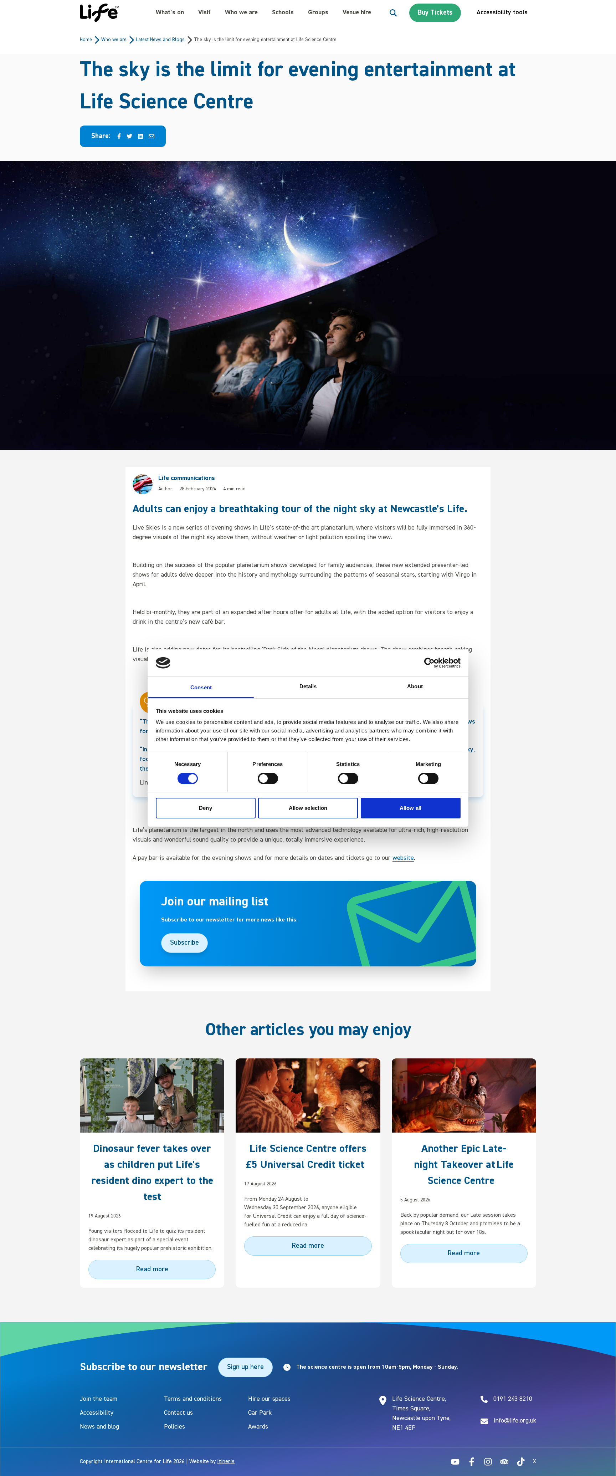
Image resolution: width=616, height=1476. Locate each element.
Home (86, 39)
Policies (174, 1427)
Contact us (178, 1413)
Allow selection (308, 808)
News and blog (99, 1427)
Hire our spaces (269, 1399)
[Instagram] (488, 1461)
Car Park (260, 1413)
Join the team (98, 1399)
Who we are (241, 12)
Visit (204, 12)
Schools (283, 12)
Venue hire (357, 12)
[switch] (268, 778)
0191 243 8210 (512, 1399)
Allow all (410, 808)
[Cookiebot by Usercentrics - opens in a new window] (429, 663)
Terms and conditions (193, 1399)
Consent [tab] (201, 687)
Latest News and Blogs (160, 39)
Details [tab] (308, 686)
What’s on (170, 12)
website (403, 858)
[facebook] (119, 136)
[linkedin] (140, 136)
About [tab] (415, 686)
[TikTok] (521, 1461)
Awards (258, 1427)
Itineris (226, 1462)
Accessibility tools (502, 12)
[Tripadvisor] (504, 1461)
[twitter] (129, 136)
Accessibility (96, 1413)
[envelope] (151, 136)
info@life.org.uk (515, 1421)
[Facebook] (471, 1461)
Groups (318, 12)
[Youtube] (455, 1461)
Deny (205, 808)
